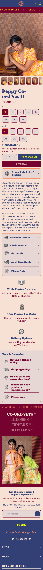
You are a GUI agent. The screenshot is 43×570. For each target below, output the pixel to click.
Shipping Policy (20, 369)
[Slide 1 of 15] (4, 81)
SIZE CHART (10, 144)
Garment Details (20, 237)
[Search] (35, 3)
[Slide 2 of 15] (10, 81)
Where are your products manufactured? (20, 387)
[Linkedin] (25, 539)
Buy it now (21, 164)
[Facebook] (13, 539)
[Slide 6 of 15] (35, 81)
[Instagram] (17, 539)
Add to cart (31, 157)
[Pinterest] (29, 539)
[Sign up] (37, 513)
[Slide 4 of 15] (22, 81)
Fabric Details (18, 245)
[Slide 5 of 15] (28, 81)
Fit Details (17, 253)
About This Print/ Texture (23, 173)
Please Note (18, 271)
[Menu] (2, 3)
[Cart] (40, 3)
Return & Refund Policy (20, 361)
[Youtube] (21, 539)
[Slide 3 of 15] (16, 81)
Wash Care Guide (21, 262)
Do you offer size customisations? (20, 378)
